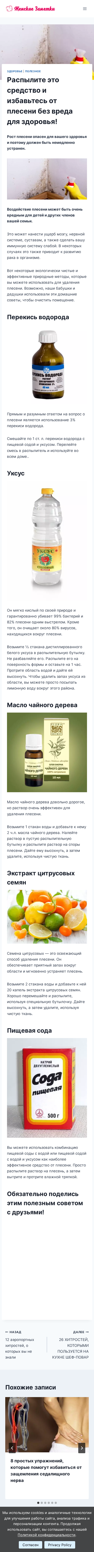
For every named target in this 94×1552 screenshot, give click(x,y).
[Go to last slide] (12, 1448)
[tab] (38, 1503)
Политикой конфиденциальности (46, 1535)
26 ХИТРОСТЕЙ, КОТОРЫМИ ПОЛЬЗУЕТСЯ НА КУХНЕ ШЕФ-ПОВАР (70, 1344)
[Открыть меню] (85, 8)
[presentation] (47, 1425)
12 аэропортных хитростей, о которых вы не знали (19, 1344)
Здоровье (15, 71)
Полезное (33, 71)
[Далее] (81, 1448)
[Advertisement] (47, 1265)
